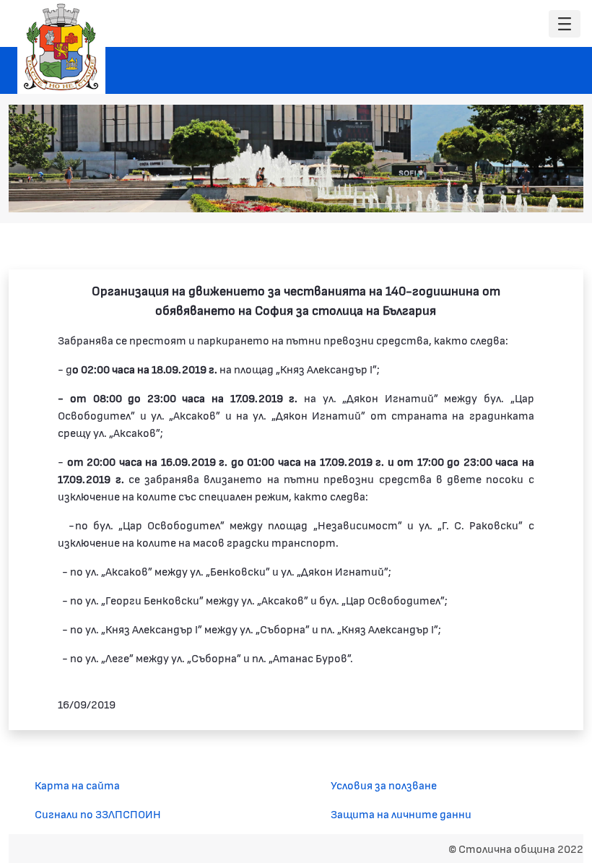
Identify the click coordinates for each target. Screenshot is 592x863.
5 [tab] (518, 191)
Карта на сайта (77, 785)
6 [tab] (532, 191)
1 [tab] (460, 191)
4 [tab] (504, 191)
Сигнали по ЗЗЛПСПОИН (98, 813)
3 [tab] (489, 191)
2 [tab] (475, 191)
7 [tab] (547, 191)
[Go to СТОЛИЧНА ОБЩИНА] (61, 47)
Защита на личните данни (401, 813)
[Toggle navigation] (564, 24)
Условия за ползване (384, 785)
